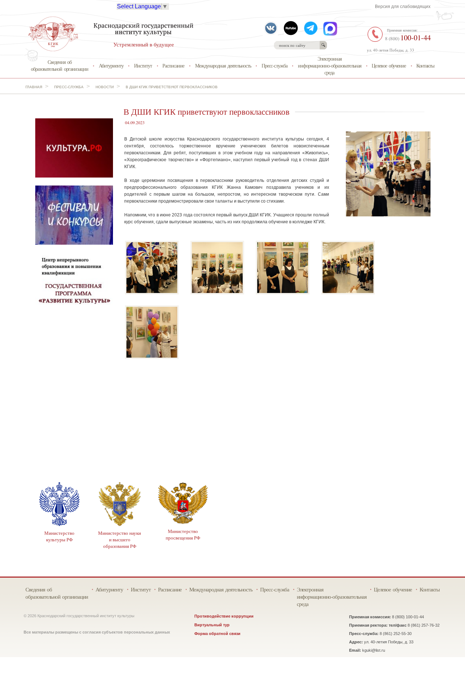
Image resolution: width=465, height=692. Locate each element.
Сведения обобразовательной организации (59, 65)
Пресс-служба (274, 65)
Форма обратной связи (217, 633)
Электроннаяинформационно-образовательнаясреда (329, 65)
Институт (143, 65)
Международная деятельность (223, 65)
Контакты (425, 65)
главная (33, 87)
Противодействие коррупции (224, 616)
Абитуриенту (111, 65)
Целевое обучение (389, 65)
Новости (105, 87)
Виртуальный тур (212, 625)
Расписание (173, 65)
